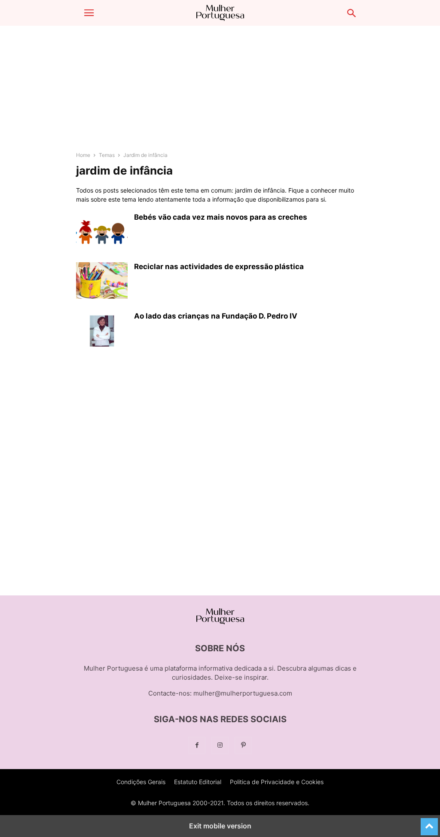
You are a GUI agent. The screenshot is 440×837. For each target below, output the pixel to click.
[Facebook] (196, 745)
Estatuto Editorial (197, 781)
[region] (220, 92)
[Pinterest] (243, 745)
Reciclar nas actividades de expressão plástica (219, 266)
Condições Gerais (140, 781)
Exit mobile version (220, 826)
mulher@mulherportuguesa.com (242, 693)
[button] (89, 13)
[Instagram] (220, 745)
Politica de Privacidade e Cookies (277, 781)
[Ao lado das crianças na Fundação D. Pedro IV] (102, 331)
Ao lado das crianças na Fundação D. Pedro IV (215, 316)
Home (83, 155)
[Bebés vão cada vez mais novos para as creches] (102, 232)
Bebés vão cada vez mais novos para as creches (220, 217)
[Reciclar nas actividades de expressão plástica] (102, 281)
